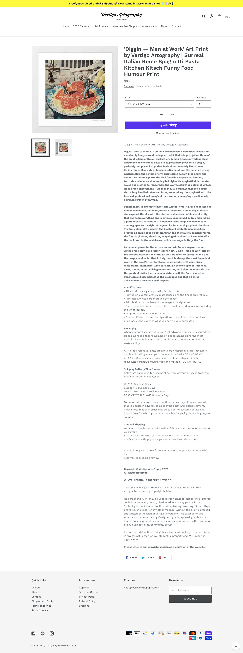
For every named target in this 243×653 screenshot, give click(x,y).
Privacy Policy (87, 596)
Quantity (201, 97)
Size (127, 97)
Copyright (84, 587)
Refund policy (39, 610)
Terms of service (41, 605)
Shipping (129, 86)
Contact (36, 596)
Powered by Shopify (68, 645)
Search (35, 587)
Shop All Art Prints (42, 601)
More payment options (168, 133)
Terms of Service (89, 592)
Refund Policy (87, 601)
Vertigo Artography (48, 645)
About (35, 592)
